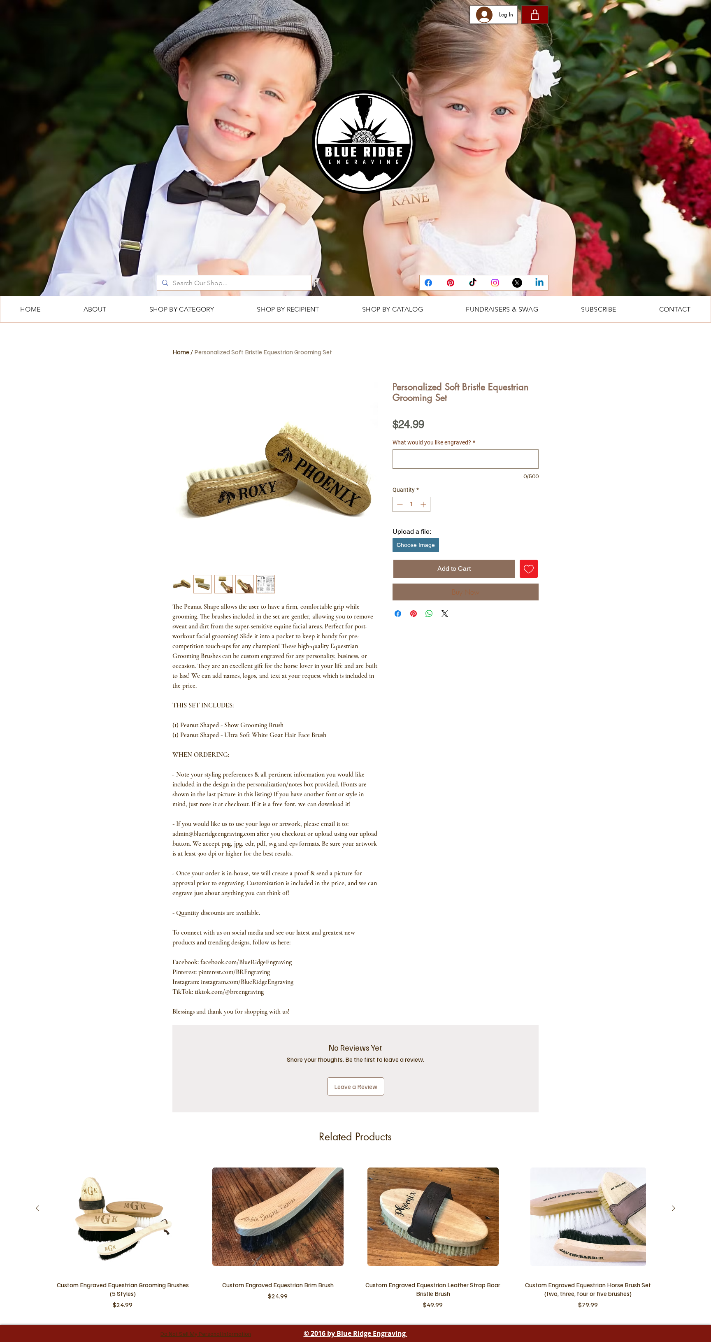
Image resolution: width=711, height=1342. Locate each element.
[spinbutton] (411, 504)
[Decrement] (399, 504)
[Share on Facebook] (398, 614)
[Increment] (424, 504)
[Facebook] (428, 283)
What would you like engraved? (434, 442)
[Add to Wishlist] (529, 569)
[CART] (534, 14)
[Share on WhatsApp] (429, 614)
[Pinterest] (450, 283)
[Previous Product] (37, 1208)
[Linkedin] (539, 283)
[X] (517, 283)
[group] (355, 1236)
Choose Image (416, 545)
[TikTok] (473, 283)
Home (180, 352)
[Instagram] (495, 283)
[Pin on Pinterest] (413, 614)
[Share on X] (445, 614)
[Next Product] (673, 1208)
